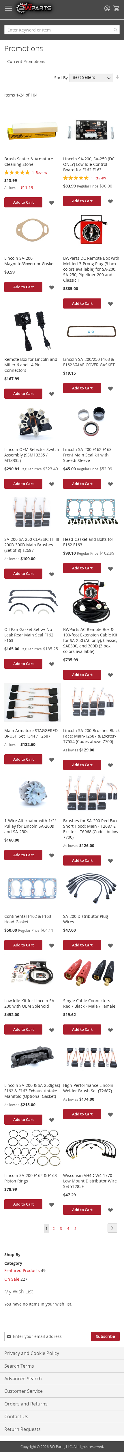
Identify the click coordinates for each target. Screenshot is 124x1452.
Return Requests (22, 1429)
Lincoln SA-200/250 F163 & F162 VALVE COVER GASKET (89, 361)
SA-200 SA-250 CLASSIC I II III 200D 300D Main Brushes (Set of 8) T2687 (31, 544)
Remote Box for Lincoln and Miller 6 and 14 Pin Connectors (30, 364)
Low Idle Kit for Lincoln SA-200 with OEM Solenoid (30, 1003)
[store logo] (33, 8)
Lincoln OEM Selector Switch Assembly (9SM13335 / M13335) (31, 455)
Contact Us (16, 1416)
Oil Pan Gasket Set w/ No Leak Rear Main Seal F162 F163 (28, 635)
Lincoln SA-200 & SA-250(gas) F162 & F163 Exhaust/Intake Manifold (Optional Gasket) (32, 1090)
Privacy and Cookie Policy (31, 1353)
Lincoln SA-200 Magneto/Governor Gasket (29, 260)
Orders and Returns (26, 1404)
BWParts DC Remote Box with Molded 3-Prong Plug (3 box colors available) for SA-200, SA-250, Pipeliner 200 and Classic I (91, 269)
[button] (51, 202)
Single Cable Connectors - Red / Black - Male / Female (89, 1003)
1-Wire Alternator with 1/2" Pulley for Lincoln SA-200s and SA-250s (30, 826)
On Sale (11, 1279)
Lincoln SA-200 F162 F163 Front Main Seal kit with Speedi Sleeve (87, 455)
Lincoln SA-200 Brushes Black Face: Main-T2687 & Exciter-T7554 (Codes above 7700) (91, 736)
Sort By (61, 77)
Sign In (107, 8)
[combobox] (62, 29)
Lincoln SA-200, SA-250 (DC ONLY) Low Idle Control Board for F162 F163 (88, 164)
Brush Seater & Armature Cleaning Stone (28, 161)
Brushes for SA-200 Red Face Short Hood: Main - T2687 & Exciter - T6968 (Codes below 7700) (91, 829)
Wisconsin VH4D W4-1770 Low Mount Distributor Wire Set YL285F (90, 1181)
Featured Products (22, 1270)
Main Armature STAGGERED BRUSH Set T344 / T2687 (31, 733)
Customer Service (23, 1391)
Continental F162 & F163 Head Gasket (27, 918)
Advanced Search (23, 1378)
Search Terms (19, 1366)
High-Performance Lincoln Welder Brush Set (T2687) (88, 1087)
